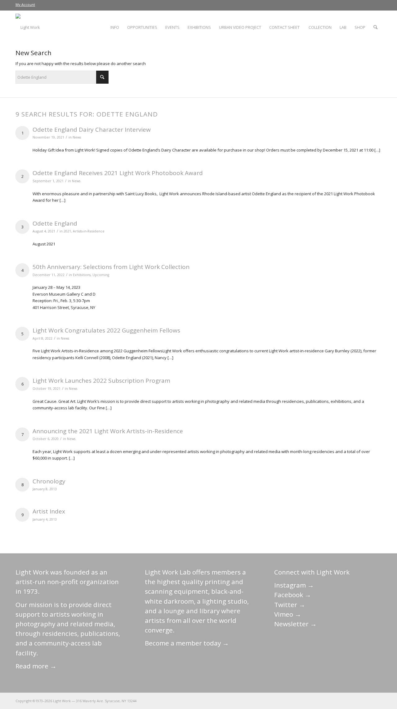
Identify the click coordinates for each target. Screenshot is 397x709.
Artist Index (49, 511)
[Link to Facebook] (339, 700)
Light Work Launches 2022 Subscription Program (101, 381)
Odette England (55, 223)
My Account (25, 4)
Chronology (49, 481)
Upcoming (100, 275)
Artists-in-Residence (89, 231)
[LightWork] (28, 27)
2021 (67, 231)
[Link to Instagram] (349, 700)
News (77, 137)
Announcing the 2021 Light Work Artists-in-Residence (108, 431)
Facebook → (292, 594)
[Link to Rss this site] (376, 700)
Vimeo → (287, 614)
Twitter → (289, 604)
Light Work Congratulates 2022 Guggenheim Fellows (106, 330)
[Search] (375, 27)
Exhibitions (82, 275)
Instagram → (294, 585)
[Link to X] (330, 700)
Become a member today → (187, 643)
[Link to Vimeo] (358, 700)
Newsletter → (295, 623)
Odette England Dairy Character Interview (92, 130)
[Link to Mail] (321, 700)
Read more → (36, 666)
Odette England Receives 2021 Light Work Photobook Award (118, 173)
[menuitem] (25, 4)
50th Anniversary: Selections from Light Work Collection (111, 267)
